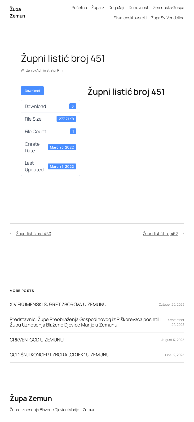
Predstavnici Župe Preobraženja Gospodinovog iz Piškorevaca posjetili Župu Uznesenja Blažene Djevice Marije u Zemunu (85, 322)
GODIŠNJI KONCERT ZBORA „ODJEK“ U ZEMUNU (60, 354)
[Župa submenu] (102, 7)
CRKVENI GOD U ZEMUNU (37, 339)
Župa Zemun (17, 12)
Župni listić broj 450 (33, 233)
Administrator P (47, 70)
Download (32, 90)
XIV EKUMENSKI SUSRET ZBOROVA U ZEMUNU (58, 304)
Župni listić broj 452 (160, 233)
